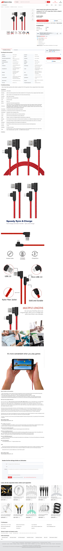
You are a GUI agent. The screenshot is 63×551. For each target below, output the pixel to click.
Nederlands (33, 543)
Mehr (2, 539)
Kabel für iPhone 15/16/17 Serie (6, 524)
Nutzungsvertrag (21, 542)
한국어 (39, 543)
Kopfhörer (33, 528)
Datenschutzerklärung (28, 542)
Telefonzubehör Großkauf (53, 537)
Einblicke (49, 542)
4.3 (49, 51)
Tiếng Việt (53, 543)
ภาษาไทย (47, 543)
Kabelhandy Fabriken (39, 537)
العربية (36, 543)
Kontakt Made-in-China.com (35, 542)
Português (14, 543)
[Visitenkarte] (60, 54)
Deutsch (29, 543)
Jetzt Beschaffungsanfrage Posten (30, 477)
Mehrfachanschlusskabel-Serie (5, 526)
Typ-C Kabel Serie (34, 524)
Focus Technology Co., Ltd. (30, 545)
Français (18, 543)
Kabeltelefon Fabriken (30, 537)
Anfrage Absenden (42, 20)
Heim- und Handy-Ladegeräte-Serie (37, 526)
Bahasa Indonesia (58, 543)
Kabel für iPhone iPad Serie (20, 524)
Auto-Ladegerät (3, 528)
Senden (10, 477)
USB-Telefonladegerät (21, 537)
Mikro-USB (45, 537)
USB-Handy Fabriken (13, 537)
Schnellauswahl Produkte (43, 542)
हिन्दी (44, 543)
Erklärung (17, 542)
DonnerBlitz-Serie (18, 526)
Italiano (26, 543)
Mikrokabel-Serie (49, 524)
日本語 (42, 543)
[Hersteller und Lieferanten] (6, 2)
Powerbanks (18, 528)
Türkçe (50, 543)
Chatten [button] (56, 20)
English (8, 543)
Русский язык (22, 543)
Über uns (14, 542)
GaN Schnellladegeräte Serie (51, 526)
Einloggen (60, 2)
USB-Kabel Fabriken (5, 537)
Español (11, 543)
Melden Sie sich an (39, 45)
